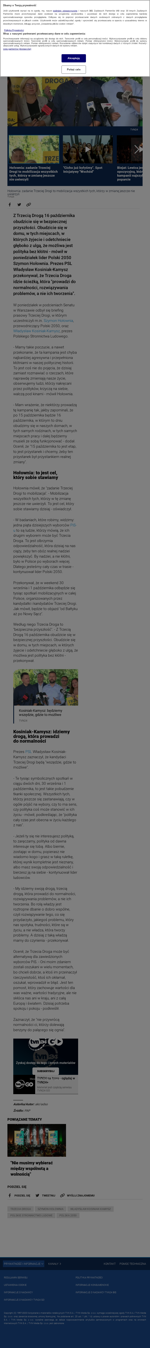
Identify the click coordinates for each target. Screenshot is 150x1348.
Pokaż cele (73, 69)
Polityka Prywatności (14, 30)
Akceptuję (74, 58)
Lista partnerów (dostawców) (17, 49)
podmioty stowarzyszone (65, 11)
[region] (75, 38)
